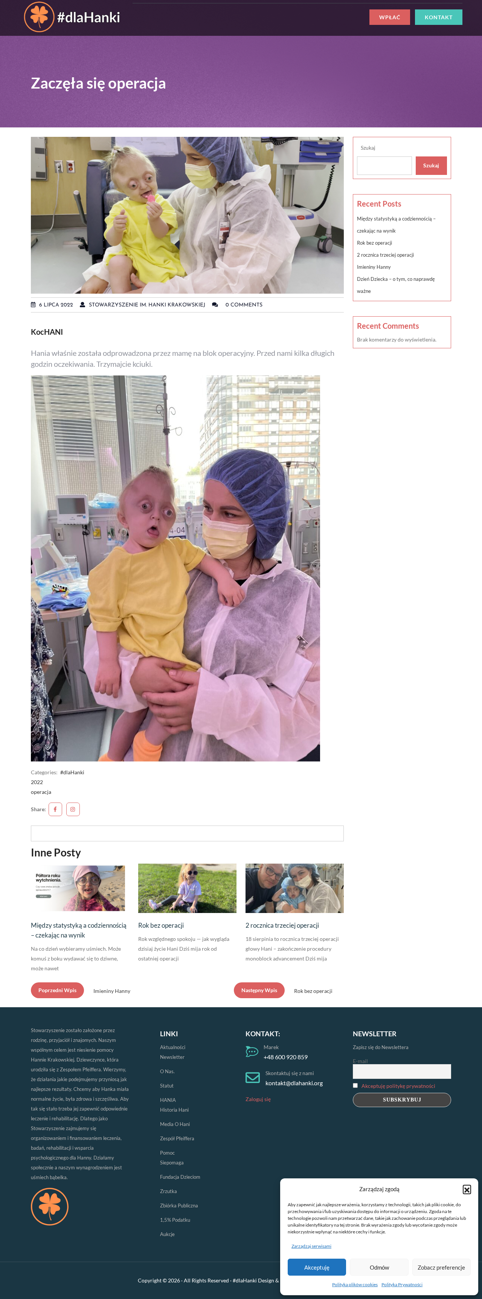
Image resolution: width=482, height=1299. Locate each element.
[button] (467, 1189)
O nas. (167, 1071)
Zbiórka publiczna (179, 1205)
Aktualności (172, 1047)
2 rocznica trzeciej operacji (282, 925)
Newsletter (172, 1057)
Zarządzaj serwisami (311, 1246)
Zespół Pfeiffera (177, 1138)
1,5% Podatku (175, 1220)
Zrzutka (168, 1191)
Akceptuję (316, 1267)
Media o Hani (175, 1124)
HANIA (168, 1100)
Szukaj (368, 147)
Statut (167, 1086)
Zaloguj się (258, 1099)
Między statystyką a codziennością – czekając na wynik (79, 930)
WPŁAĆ (389, 17)
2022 (37, 782)
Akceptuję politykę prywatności (398, 1086)
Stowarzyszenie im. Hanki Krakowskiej (147, 305)
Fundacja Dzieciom (180, 1177)
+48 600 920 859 (286, 1056)
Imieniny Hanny (374, 267)
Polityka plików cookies (355, 1284)
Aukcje (167, 1234)
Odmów (379, 1267)
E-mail (360, 1061)
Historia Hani (174, 1110)
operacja (41, 792)
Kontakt (439, 17)
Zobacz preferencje (441, 1267)
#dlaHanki (72, 772)
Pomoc (167, 1153)
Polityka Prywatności (402, 1284)
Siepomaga (172, 1163)
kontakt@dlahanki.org (294, 1082)
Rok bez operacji (161, 925)
